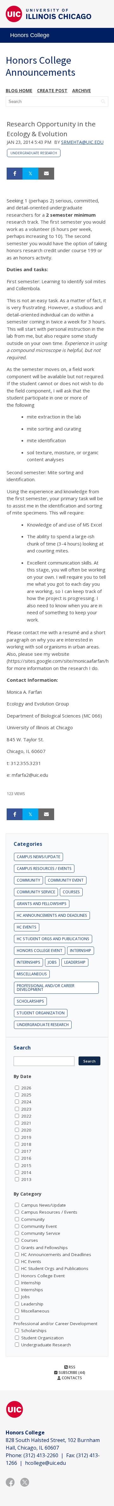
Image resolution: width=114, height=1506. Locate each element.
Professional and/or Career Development (45, 987)
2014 (26, 1172)
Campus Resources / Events (44, 868)
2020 (26, 1130)
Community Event (66, 880)
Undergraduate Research (33, 153)
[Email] (46, 174)
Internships (28, 962)
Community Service (36, 892)
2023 (26, 1109)
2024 (26, 1102)
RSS (71, 1367)
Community (28, 880)
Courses (71, 892)
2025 (26, 1095)
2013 (26, 1179)
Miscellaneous (32, 974)
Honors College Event (39, 950)
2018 (26, 1144)
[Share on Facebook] (14, 174)
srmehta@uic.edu (82, 142)
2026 (26, 1088)
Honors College (29, 35)
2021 (26, 1123)
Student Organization (41, 1013)
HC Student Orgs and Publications (53, 938)
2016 (26, 1158)
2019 (26, 1137)
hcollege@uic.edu (45, 1462)
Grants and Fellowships (41, 903)
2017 (26, 1151)
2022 (26, 1116)
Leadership (75, 962)
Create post (52, 90)
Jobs (52, 962)
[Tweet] (30, 174)
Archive (81, 90)
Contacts (71, 1378)
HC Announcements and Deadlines (52, 915)
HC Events (26, 927)
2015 (26, 1165)
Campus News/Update (38, 856)
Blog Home (19, 90)
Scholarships (30, 1001)
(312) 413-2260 (40, 1455)
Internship (80, 950)
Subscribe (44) (71, 1372)
